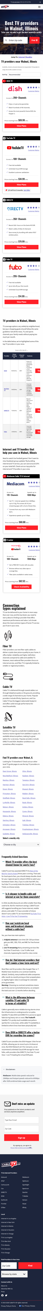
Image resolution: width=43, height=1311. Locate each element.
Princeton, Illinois (9, 793)
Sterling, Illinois (8, 820)
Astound (4, 1177)
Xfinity (24, 1207)
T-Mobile (25, 1196)
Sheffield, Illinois (9, 798)
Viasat (24, 1204)
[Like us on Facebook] (2, 1296)
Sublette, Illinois (9, 834)
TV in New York (6, 1241)
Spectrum (25, 1188)
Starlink (24, 1192)
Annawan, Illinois (9, 829)
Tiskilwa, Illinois (28, 825)
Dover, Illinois (8, 789)
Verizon (24, 1200)
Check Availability (21, 586)
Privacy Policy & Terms (8, 1306)
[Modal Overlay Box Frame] (21, 1124)
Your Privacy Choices (28, 1306)
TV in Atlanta (5, 1245)
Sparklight (25, 1185)
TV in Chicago (5, 1253)
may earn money (16, 2)
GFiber (3, 1207)
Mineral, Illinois (28, 816)
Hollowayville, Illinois (30, 834)
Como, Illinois (27, 811)
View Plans (24, 126)
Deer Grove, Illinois (10, 771)
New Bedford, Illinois (10, 776)
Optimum (25, 1181)
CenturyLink (5, 1185)
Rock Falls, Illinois (28, 798)
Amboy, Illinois (27, 807)
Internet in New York (7, 1222)
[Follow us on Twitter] (6, 1296)
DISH (5, 371)
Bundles (29, 57)
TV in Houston (5, 1249)
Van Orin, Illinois (28, 784)
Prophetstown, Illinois (30, 829)
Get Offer (27, 190)
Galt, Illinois (26, 820)
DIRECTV (6, 410)
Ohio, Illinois (27, 771)
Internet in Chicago (7, 1234)
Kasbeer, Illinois (28, 776)
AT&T (3, 1181)
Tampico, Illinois (28, 780)
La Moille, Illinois (9, 802)
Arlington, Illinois (9, 825)
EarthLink (4, 1200)
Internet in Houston (7, 1230)
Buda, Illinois (27, 802)
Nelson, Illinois (8, 807)
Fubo (5, 431)
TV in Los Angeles (6, 1237)
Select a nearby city (11, 838)
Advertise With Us (7, 1289)
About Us (4, 1286)
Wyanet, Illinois (28, 789)
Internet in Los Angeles (8, 1219)
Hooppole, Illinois (9, 811)
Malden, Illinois (28, 793)
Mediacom (25, 1177)
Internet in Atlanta (7, 1226)
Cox (2, 1188)
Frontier (3, 1204)
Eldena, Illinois (8, 816)
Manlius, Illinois (8, 780)
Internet (21, 57)
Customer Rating (33, 91)
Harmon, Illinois (9, 784)
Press (3, 1292)
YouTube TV (6, 389)
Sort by (4, 75)
